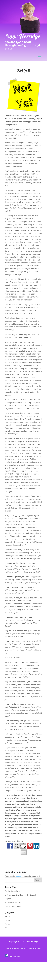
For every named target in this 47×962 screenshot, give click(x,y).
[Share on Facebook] (10, 846)
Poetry (7, 920)
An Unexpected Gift (13, 902)
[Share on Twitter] (17, 846)
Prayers (8, 924)
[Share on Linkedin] (36, 846)
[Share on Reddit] (23, 846)
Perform (8, 916)
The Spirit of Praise (13, 906)
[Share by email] (24, 852)
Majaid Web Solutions (31, 948)
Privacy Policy (15, 956)
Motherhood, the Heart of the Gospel (20, 895)
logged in (20, 876)
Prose (7, 928)
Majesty (8, 899)
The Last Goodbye (12, 891)
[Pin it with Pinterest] (30, 846)
